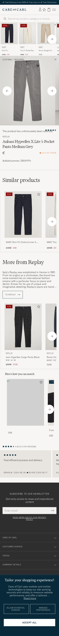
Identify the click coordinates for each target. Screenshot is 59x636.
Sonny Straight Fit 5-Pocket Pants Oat (45, 51)
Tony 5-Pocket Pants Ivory (27, 51)
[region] (29, 464)
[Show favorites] (44, 9)
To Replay (10, 295)
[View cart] (49, 10)
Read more (30, 598)
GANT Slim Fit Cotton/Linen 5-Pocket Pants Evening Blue (21, 242)
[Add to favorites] (38, 195)
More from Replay (23, 262)
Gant (4, 47)
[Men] (25, 402)
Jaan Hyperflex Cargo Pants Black (22, 357)
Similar (21, 180)
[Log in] (40, 10)
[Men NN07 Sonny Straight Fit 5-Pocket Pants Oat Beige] (46, 33)
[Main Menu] (54, 9)
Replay (6, 137)
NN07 (22, 47)
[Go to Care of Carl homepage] (14, 9)
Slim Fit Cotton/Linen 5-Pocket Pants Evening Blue (7, 51)
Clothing (7, 60)
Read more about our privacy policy (29, 518)
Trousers (19, 60)
